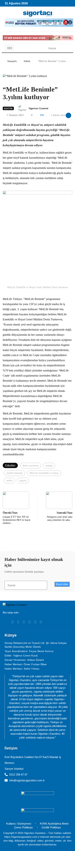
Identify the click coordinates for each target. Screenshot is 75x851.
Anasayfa (12, 61)
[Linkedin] (18, 621)
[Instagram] (24, 621)
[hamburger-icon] (9, 48)
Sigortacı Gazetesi (38, 108)
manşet (49, 465)
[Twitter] (41, 621)
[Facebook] (29, 621)
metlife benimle (14, 473)
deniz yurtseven (31, 465)
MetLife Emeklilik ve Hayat (44, 473)
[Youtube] (12, 621)
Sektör (27, 61)
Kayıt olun (62, 584)
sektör (9, 480)
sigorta (22, 480)
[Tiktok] (35, 621)
